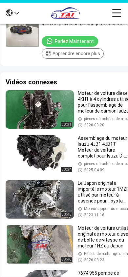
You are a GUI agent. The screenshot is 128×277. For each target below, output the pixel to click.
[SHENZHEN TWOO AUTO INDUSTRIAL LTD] (66, 13)
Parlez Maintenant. (75, 41)
